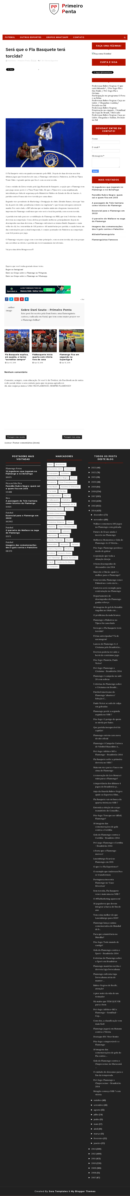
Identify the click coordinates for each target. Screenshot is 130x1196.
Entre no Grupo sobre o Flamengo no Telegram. (26, 273)
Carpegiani (53, 473)
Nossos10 (64, 544)
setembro (99, 1105)
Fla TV (66, 495)
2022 (93, 472)
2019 (93, 486)
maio (96, 1124)
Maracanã (52, 535)
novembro (99, 519)
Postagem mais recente (16, 437)
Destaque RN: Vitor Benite (106, 1036)
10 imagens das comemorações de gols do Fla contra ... (107, 1052)
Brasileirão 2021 (55, 469)
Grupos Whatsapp (57, 37)
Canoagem (69, 469)
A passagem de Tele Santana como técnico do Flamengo (21, 502)
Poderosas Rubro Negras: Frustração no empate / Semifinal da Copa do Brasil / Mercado (108, 110)
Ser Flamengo (54, 558)
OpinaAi (75, 544)
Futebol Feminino (55, 518)
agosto (97, 1110)
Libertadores (53, 531)
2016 (93, 501)
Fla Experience (54, 495)
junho (97, 1119)
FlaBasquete (53, 500)
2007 (93, 1177)
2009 (94, 1168)
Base (50, 464)
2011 (93, 1158)
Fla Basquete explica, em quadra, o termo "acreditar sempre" (16, 357)
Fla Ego (63, 491)
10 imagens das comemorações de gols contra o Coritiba (105, 826)
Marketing (64, 535)
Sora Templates (58, 1191)
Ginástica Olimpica (56, 522)
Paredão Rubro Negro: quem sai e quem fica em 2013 (23, 487)
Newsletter (52, 544)
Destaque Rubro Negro (58, 478)
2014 (93, 510)
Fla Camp (52, 491)
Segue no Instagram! (14, 269)
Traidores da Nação (65, 562)
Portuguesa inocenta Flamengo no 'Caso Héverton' (103, 882)
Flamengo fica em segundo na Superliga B (69, 357)
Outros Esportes (30, 37)
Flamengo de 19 (68, 504)
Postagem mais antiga (72, 437)
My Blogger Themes (83, 1191)
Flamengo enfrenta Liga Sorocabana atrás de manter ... (105, 977)
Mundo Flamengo (55, 540)
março (97, 1133)
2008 (94, 1172)
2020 (94, 482)
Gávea (70, 522)
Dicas (73, 478)
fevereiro (98, 1138)
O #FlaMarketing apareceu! (106, 898)
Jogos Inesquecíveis (66, 527)
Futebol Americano (56, 513)
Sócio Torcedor (70, 558)
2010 (93, 1163)
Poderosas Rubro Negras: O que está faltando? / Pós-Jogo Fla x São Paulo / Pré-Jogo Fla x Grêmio (107, 89)
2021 (93, 477)
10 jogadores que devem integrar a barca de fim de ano (107, 906)
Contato (78, 37)
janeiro (97, 1143)
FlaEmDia (66, 500)
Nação (69, 540)
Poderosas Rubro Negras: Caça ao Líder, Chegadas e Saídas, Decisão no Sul (108, 117)
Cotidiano (65, 473)
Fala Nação (53, 487)
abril (96, 1129)
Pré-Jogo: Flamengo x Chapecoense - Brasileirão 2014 (107, 1083)
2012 (93, 1153)
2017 (93, 496)
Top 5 (50, 562)
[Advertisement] (65, 25)
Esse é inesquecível (67, 482)
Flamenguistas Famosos (105, 240)
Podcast (69, 549)
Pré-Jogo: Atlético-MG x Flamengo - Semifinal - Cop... (105, 1012)
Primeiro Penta (64, 553)
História (51, 527)
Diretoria (52, 482)
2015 (93, 505)
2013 (93, 1149)
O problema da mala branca (106, 615)
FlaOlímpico (53, 504)
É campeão (53, 566)
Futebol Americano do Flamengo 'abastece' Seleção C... (104, 695)
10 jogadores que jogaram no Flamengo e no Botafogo (21, 472)
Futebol (10, 37)
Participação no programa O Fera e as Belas (108, 96)
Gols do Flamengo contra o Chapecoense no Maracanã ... (107, 1063)
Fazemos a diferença (70, 487)
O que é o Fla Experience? (105, 866)
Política (51, 553)
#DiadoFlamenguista (103, 234)
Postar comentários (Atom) (26, 442)
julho (96, 1114)
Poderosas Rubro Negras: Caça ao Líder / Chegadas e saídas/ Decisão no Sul (108, 102)
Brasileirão (60, 464)
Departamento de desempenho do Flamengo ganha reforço (107, 599)
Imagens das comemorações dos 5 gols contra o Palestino (21, 546)
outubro (98, 1100)
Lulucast (66, 531)
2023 (93, 467)
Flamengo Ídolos (55, 509)
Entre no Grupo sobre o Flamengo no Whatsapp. (26, 276)
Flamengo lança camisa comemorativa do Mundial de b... (107, 926)
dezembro (99, 514)
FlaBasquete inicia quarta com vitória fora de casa (42, 357)
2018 (93, 491)
